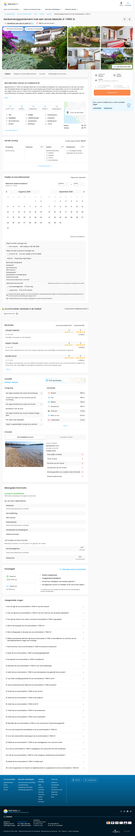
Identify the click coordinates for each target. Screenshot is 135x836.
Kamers (6, 787)
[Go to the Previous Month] (7, 192)
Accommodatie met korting (26, 782)
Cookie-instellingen (73, 831)
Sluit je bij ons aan (56, 790)
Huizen (6, 785)
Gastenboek (55, 785)
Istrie (39, 785)
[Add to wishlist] (125, 19)
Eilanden (41, 792)
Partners (77, 780)
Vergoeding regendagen (22, 258)
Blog (52, 797)
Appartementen (8, 782)
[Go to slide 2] (23, 465)
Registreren (108, 108)
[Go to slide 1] (22, 465)
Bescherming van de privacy (49, 831)
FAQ (59, 831)
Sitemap (64, 831)
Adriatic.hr (54, 782)
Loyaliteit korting (23, 785)
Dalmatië (41, 790)
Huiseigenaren (91, 780)
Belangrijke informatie (57, 74)
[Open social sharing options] (129, 19)
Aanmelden (97, 108)
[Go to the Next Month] (83, 192)
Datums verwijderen (77, 236)
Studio (6, 790)
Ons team (54, 787)
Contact (9, 817)
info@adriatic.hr (22, 822)
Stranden (41, 801)
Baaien (40, 799)
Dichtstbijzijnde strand (25, 437)
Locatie (42, 74)
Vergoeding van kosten (25, 787)
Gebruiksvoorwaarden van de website (29, 831)
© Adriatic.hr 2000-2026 (10, 831)
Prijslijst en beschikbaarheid (25, 74)
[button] (34, 47)
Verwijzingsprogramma (25, 790)
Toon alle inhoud (11, 130)
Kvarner (40, 787)
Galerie (7, 74)
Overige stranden (66, 437)
